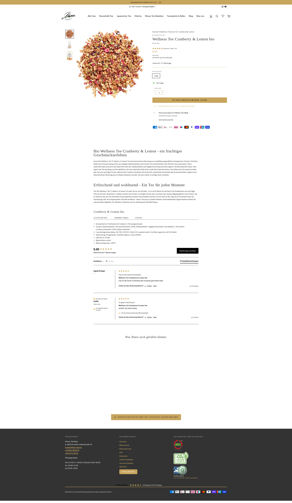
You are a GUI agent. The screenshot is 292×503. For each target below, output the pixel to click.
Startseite (155, 32)
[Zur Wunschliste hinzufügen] (3, 3)
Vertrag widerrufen (128, 472)
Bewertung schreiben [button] (187, 251)
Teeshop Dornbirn (148, 7)
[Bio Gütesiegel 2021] (196, 445)
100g (156, 76)
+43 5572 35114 (71, 453)
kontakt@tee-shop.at (73, 447)
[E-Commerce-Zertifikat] (196, 470)
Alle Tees (92, 16)
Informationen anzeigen (166, 119)
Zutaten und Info (101, 218)
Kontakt (138, 218)
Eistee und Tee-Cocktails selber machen (181, 32)
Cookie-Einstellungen (126, 459)
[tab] (189, 261)
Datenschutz (123, 456)
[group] (105, 249)
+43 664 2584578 (72, 450)
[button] (189, 48)
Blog (191, 16)
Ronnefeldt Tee (106, 16)
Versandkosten (167, 57)
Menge (158, 88)
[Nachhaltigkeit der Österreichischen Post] (196, 458)
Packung (157, 71)
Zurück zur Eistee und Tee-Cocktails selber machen (147, 417)
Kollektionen (163, 32)
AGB (120, 452)
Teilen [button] (155, 286)
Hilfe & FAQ (123, 467)
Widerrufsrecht (124, 445)
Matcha (138, 16)
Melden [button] (149, 286)
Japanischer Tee (124, 16)
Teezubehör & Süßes (176, 16)
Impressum (123, 441)
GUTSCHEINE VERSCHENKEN (186, 478)
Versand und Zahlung (126, 463)
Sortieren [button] (98, 261)
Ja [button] (145, 286)
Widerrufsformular (125, 449)
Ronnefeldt (158, 35)
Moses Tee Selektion (154, 16)
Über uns (200, 16)
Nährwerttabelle (121, 218)
